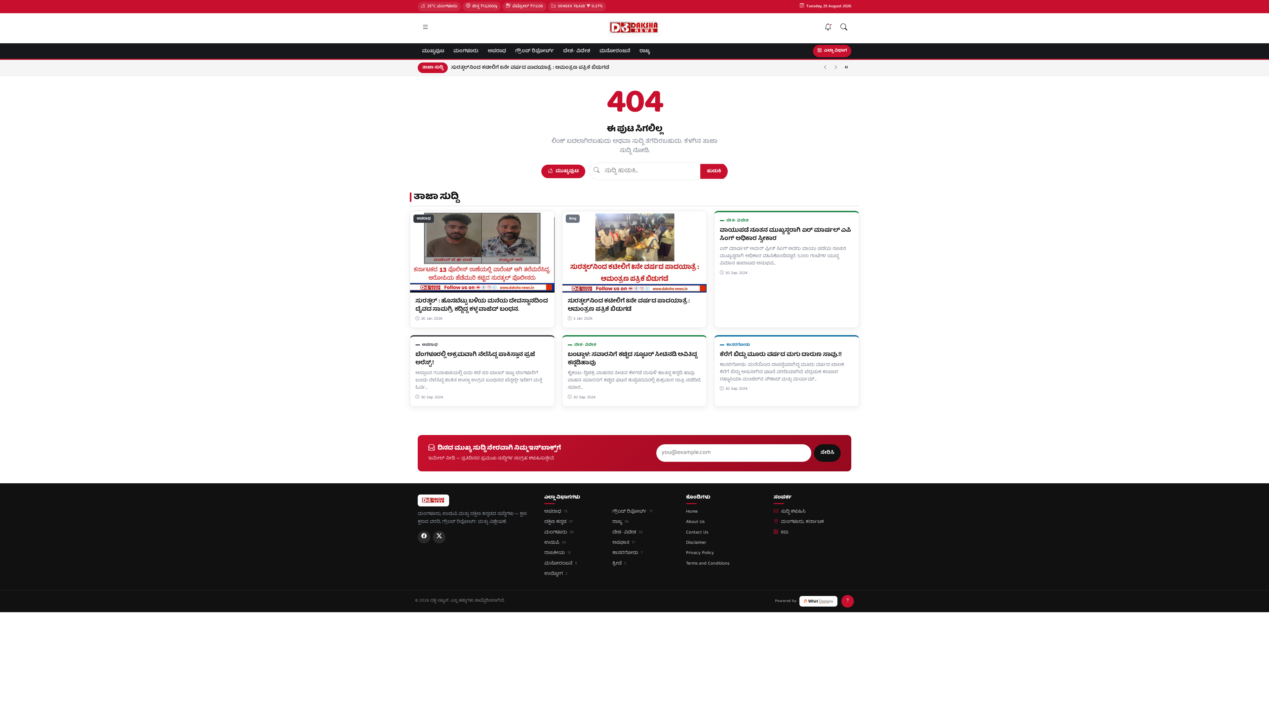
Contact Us (697, 532)
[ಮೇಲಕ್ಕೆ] (847, 601)
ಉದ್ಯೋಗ (555, 573)
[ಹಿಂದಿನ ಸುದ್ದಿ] (825, 68)
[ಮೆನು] (425, 28)
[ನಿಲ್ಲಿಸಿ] (846, 68)
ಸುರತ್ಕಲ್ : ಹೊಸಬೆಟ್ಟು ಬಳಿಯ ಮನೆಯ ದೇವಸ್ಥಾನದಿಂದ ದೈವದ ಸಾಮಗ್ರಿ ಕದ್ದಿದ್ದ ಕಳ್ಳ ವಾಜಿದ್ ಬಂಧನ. (481, 305)
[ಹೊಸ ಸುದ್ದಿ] (827, 28)
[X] (439, 537)
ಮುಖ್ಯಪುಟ (433, 51)
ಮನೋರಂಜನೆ (614, 51)
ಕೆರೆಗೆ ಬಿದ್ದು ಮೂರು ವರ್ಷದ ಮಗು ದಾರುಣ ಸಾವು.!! (780, 355)
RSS (784, 532)
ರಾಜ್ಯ (644, 51)
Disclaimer (696, 542)
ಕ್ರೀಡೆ (619, 563)
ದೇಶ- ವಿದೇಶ (576, 51)
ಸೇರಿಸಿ (827, 453)
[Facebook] (424, 537)
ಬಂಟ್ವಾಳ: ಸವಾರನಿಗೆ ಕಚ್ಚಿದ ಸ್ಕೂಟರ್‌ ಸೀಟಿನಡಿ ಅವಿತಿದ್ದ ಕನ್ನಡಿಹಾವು (632, 359)
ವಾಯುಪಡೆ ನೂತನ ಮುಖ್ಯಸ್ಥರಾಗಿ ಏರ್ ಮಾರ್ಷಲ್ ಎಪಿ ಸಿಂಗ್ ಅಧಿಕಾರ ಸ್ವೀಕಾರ (785, 234)
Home (692, 511)
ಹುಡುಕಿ (714, 171)
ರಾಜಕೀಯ (557, 553)
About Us (695, 522)
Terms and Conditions (707, 563)
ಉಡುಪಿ (555, 542)
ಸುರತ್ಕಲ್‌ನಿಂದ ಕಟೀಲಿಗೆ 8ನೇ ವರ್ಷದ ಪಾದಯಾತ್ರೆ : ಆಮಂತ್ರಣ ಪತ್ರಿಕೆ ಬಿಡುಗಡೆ (530, 67)
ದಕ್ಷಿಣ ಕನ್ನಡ (558, 522)
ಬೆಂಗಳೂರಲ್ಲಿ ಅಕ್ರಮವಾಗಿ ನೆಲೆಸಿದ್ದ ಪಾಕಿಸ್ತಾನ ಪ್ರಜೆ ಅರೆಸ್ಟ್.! (475, 359)
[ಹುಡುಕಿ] (843, 28)
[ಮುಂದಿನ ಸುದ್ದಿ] (836, 68)
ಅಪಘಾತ (623, 542)
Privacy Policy (700, 553)
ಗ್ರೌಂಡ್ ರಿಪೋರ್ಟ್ (534, 51)
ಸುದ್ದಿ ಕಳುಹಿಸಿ (793, 511)
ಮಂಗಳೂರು (466, 51)
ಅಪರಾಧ (497, 51)
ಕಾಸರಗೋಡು (738, 345)
